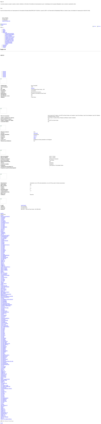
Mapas (4, 31)
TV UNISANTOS (4, 356)
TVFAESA (3, 309)
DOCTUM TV (3, 288)
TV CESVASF (3, 238)
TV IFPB (2, 243)
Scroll (1, 422)
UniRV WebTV (4, 283)
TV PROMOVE (4, 322)
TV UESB (3, 246)
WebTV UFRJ (3, 377)
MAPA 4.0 (5, 32)
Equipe (4, 30)
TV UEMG (3, 328)
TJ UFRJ (2, 298)
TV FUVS (3, 317)
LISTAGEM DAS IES (9, 39)
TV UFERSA (3, 250)
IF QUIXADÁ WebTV (5, 235)
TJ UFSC (2, 384)
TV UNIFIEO (3, 347)
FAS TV (2, 234)
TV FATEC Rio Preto (5, 311)
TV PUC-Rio (3, 324)
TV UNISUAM (4, 357)
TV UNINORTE (4, 226)
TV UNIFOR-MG (4, 350)
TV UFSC (3, 396)
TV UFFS (3, 395)
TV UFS (2, 253)
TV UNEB (3, 254)
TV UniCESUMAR (4, 398)
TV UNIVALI (3, 400)
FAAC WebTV (3, 289)
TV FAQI (2, 390)
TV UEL (2, 394)
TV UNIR (3, 228)
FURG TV (3, 382)
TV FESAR (3, 220)
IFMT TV (2, 272)
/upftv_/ (35, 137)
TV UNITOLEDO (4, 359)
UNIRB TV (3, 265)
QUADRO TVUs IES (9, 40)
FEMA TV (3, 290)
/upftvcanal (36, 133)
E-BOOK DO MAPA (9, 38)
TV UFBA (3, 249)
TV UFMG (3, 332)
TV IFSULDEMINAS (5, 318)
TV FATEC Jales (4, 310)
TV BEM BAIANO (4, 236)
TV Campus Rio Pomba (5, 303)
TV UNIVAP (3, 360)
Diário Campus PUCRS (5, 379)
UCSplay (2, 404)
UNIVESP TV (3, 375)
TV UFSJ (2, 336)
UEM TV (2, 406)
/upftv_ (35, 138)
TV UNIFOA (3, 349)
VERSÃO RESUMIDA (9, 34)
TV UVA (2, 365)
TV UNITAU (3, 358)
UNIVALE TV (3, 374)
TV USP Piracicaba (4, 363)
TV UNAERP (3, 338)
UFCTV (2, 262)
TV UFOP (3, 334)
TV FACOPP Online (4, 307)
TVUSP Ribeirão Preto (5, 364)
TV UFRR (3, 225)
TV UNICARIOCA (4, 344)
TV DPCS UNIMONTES (5, 305)
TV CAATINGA (4, 237)
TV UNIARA (3, 340)
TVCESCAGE (3, 387)
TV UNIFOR (3, 256)
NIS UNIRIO (3, 293)
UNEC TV (3, 370)
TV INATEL (3, 319)
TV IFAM (3, 218)
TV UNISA (3, 353)
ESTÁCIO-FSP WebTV (5, 216)
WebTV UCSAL (4, 267)
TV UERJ (3, 329)
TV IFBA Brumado (4, 240)
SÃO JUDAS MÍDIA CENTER (7, 296)
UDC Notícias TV (4, 405)
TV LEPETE (3, 221)
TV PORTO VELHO (5, 222)
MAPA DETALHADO (9, 33)
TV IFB (2, 276)
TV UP (2, 403)
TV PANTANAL (4, 277)
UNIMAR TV (3, 371)
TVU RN (2, 259)
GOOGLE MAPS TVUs (9, 36)
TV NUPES (3, 321)
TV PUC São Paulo (4, 325)
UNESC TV (3, 411)
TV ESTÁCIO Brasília (5, 275)
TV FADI (2, 308)
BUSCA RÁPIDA (8, 35)
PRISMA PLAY (4, 295)
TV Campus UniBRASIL (5, 386)
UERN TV (3, 261)
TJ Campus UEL (4, 383)
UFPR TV (3, 408)
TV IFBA (2, 239)
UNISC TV (3, 414)
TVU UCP (3, 327)
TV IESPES (3, 217)
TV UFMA (3, 251)
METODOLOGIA (8, 41)
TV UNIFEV (3, 348)
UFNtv (2, 407)
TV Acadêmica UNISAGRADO (7, 299)
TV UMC (2, 337)
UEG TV (2, 281)
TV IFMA (3, 242)
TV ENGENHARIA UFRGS (6, 388)
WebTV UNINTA (4, 270)
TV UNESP (3, 339)
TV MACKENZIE (4, 320)
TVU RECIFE (3, 258)
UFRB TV (3, 264)
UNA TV (2, 369)
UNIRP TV (3, 372)
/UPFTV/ (35, 135)
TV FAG (2, 389)
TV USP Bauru (3, 362)
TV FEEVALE (3, 391)
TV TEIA (2, 392)
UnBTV (2, 282)
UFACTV (3, 230)
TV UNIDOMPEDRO (5, 255)
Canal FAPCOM (4, 285)
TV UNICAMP (4, 342)
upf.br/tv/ (32, 88)
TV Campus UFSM (4, 385)
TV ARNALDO (4, 302)
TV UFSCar (3, 335)
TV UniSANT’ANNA (5, 355)
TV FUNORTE (4, 315)
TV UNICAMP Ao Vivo (5, 343)
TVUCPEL (3, 393)
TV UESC (3, 247)
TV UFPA (3, 224)
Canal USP (3, 287)
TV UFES (3, 330)
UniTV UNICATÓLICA (5, 266)
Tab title (4, 71)
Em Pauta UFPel (4, 380)
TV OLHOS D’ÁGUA (5, 244)
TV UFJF (2, 331)
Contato (4, 47)
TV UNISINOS (4, 399)
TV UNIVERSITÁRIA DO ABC (7, 361)
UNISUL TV (3, 415)
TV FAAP (3, 306)
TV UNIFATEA (4, 346)
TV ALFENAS (3, 300)
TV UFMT (3, 280)
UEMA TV (3, 260)
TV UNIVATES (4, 401)
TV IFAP (2, 219)
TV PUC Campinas (4, 323)
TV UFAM (3, 223)
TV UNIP (2, 352)
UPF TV (2, 417)
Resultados (5, 45)
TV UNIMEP (3, 351)
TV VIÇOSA (3, 366)
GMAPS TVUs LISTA (9, 37)
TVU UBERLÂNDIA (5, 326)
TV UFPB (3, 252)
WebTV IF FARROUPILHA (6, 419)
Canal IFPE (3, 232)
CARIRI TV (3, 233)
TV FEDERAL (4, 313)
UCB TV (2, 368)
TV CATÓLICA (4, 274)
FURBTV (3, 381)
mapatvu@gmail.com (6, 20)
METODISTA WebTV (5, 292)
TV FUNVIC (3, 316)
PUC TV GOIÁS (4, 273)
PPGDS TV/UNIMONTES (6, 294)
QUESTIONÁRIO (8, 42)
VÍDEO (6, 43)
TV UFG (2, 278)
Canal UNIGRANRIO (5, 286)
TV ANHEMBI (4, 301)
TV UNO (2, 402)
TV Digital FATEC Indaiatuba (6, 304)
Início (4, 29)
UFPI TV (2, 263)
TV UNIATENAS (4, 341)
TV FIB (2, 314)
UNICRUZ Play (4, 413)
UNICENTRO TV (4, 412)
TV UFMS (3, 279)
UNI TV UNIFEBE (4, 416)
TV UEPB (3, 245)
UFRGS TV (3, 409)
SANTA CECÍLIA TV (5, 297)
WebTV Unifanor (4, 268)
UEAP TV (3, 229)
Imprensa (4, 46)
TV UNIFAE (3, 345)
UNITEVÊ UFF (4, 373)
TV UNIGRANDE (4, 257)
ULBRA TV (3, 410)
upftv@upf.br (23, 205)
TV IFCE (2, 241)
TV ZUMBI (3, 367)
